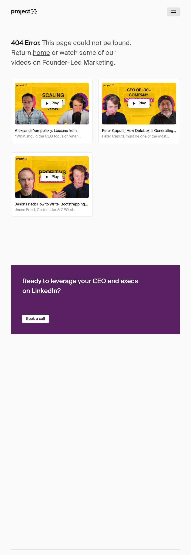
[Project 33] (24, 11)
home (41, 53)
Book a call (35, 319)
